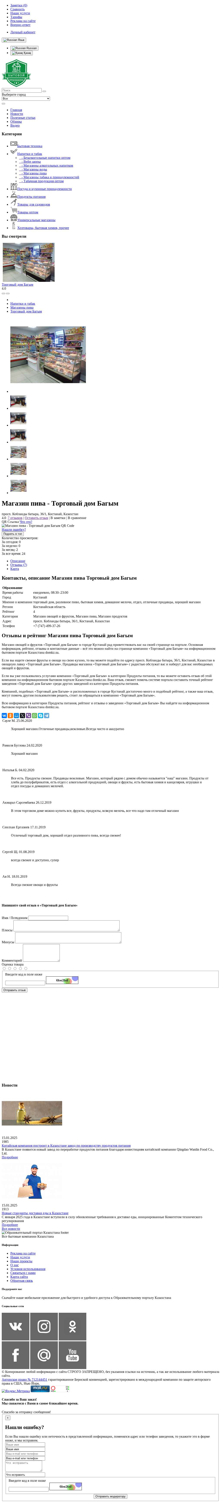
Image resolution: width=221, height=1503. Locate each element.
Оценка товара (13, 964)
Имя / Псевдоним (14, 918)
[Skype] (40, 715)
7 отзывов (15, 518)
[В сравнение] (3, 293)
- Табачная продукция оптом (41, 181)
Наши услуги (20, 1257)
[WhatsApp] (34, 715)
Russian (31, 48)
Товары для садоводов (33, 204)
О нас (14, 1265)
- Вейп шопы (30, 161)
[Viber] (28, 715)
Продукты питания (31, 196)
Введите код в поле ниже (23, 974)
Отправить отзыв (14, 990)
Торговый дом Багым (17, 284)
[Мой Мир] (16, 715)
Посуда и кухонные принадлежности (44, 189)
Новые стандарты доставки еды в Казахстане (35, 1213)
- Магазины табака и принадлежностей (49, 177)
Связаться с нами (23, 1273)
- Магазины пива (33, 173)
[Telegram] (46, 715)
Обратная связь (21, 1280)
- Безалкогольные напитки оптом (44, 158)
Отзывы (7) (18, 565)
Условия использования (27, 1269)
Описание (17, 561)
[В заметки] (7, 293)
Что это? (26, 522)
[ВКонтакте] (4, 715)
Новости (16, 114)
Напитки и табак (29, 154)
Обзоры (16, 121)
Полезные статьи (22, 117)
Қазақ (27, 53)
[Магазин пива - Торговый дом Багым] (48, 391)
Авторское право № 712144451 (24, 1379)
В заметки (58, 518)
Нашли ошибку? (14, 529)
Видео (15, 125)
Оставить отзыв (36, 518)
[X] (22, 715)
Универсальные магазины (36, 220)
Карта (14, 569)
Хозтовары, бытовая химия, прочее (43, 228)
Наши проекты (21, 1261)
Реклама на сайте (23, 1253)
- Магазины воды (33, 169)
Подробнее (10, 1157)
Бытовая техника (29, 146)
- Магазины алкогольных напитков (46, 165)
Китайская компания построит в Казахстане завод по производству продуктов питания (66, 1145)
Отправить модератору (110, 1496)
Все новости (11, 1228)
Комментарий (12, 960)
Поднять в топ (12, 533)
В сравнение (77, 518)
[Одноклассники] (10, 715)
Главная (16, 110)
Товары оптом (27, 212)
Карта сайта (19, 1277)
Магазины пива (21, 307)
